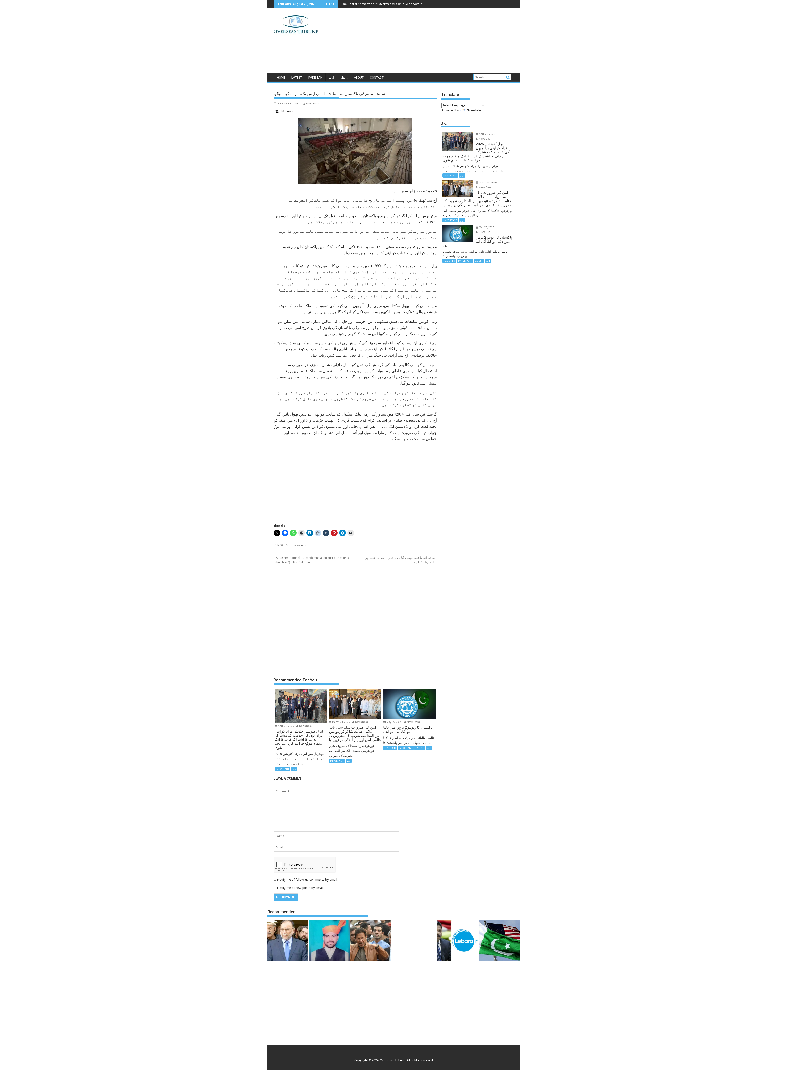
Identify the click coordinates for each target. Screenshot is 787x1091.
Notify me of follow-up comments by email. (307, 879)
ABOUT (359, 77)
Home (281, 77)
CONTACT (377, 77)
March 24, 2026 (341, 722)
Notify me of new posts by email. (300, 888)
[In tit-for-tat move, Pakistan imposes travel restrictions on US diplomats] (499, 941)
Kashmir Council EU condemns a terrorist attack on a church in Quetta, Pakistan (312, 560)
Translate (474, 110)
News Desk (312, 103)
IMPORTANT (284, 545)
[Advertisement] (431, 42)
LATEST (296, 77)
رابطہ (344, 77)
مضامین (296, 545)
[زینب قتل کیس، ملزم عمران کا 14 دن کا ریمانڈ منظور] (329, 941)
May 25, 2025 (394, 722)
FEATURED (390, 747)
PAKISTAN (315, 77)
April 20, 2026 (285, 726)
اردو (331, 77)
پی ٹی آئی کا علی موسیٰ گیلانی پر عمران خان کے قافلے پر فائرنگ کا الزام (400, 560)
